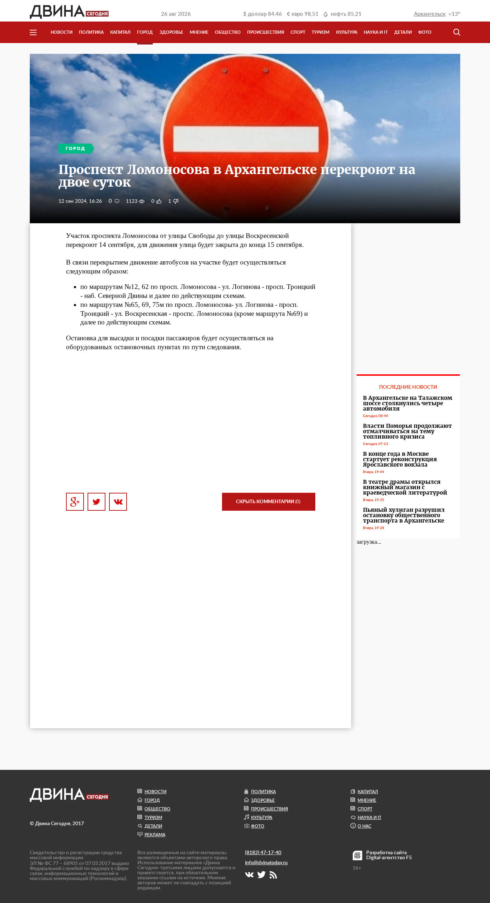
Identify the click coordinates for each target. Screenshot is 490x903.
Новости (61, 32)
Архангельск (430, 14)
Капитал (120, 32)
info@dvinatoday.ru (266, 862)
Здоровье (171, 32)
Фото (425, 32)
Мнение (199, 32)
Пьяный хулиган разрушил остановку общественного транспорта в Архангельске (404, 515)
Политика (91, 32)
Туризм (320, 32)
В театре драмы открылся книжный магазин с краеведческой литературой (405, 487)
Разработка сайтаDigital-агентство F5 (389, 855)
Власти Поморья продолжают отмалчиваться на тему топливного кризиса (407, 431)
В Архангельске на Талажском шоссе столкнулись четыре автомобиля (407, 403)
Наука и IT (376, 32)
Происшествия (265, 32)
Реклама (155, 835)
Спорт (298, 32)
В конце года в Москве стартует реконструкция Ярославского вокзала (400, 459)
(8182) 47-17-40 (263, 852)
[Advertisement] (190, 422)
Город (145, 32)
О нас (364, 826)
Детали (403, 32)
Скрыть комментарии (268, 502)
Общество (228, 32)
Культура (346, 32)
